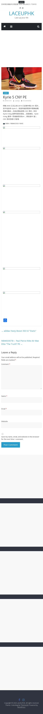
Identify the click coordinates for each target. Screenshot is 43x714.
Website (4, 421)
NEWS (6, 93)
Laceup (17, 101)
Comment (5, 364)
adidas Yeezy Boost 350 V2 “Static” (18, 331)
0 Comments (27, 101)
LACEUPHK (21, 13)
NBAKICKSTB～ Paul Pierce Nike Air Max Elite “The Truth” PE (20, 342)
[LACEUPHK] (4, 26)
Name (4, 396)
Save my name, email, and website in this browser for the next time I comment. (20, 438)
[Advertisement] (21, 47)
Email (4, 409)
